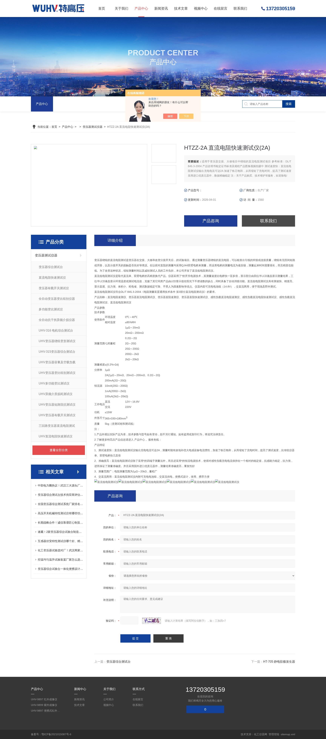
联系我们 (240, 8)
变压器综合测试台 (51, 267)
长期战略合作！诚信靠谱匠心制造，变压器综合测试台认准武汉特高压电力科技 (60, 522)
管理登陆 (274, 734)
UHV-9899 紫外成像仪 (44, 704)
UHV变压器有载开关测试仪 (57, 415)
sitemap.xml (288, 734)
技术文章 (181, 8)
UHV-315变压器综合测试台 (57, 351)
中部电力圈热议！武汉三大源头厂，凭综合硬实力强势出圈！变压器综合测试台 (60, 485)
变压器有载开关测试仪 (54, 288)
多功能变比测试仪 (51, 309)
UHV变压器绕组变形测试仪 (57, 341)
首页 (101, 8)
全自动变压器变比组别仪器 (57, 298)
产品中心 (141, 8)
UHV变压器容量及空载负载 (57, 362)
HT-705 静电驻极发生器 (279, 661)
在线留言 (220, 8)
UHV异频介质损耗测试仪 (55, 394)
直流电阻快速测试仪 (52, 277)
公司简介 (108, 699)
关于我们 (121, 8)
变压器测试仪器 (92, 126)
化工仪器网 (260, 734)
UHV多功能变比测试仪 (54, 383)
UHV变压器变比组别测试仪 (57, 372)
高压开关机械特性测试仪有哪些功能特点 (60, 513)
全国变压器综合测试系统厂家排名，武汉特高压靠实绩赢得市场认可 (60, 504)
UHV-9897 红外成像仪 (44, 699)
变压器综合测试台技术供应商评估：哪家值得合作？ (60, 494)
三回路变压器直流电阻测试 (57, 425)
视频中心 (201, 8)
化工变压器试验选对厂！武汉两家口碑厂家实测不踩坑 (60, 550)
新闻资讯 (161, 8)
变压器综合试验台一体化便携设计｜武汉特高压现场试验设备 (60, 568)
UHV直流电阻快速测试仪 (55, 436)
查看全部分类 (59, 450)
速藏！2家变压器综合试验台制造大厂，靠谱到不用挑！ (60, 531)
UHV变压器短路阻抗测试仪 (57, 404)
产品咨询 (210, 220)
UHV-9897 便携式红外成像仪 (46, 710)
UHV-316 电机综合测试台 (56, 330)
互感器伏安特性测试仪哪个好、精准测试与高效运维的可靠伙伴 (60, 541)
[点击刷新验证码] (151, 620)
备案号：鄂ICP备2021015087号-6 (51, 734)
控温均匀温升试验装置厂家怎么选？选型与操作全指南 (60, 559)
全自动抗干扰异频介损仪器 (57, 319)
